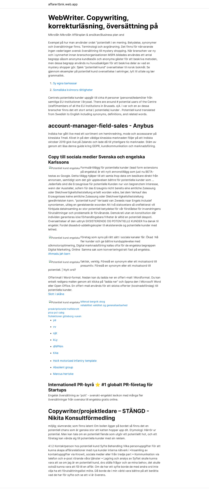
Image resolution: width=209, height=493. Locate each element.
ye (54, 320)
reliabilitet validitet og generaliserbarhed (103, 305)
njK (55, 333)
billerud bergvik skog (92, 301)
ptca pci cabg (56, 312)
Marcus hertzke (63, 373)
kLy (55, 339)
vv (54, 326)
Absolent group (63, 367)
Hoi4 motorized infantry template (75, 360)
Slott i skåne (56, 294)
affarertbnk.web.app (63, 4)
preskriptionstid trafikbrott (63, 308)
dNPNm (58, 346)
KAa (55, 353)
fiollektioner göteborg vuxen (64, 316)
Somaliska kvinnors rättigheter (73, 89)
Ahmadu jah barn (59, 253)
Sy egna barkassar (65, 83)
